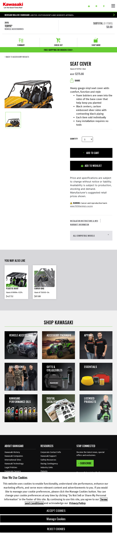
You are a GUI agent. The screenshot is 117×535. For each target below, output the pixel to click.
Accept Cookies (56, 510)
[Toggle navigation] (113, 6)
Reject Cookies (56, 529)
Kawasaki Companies (14, 456)
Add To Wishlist (93, 166)
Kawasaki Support (48, 456)
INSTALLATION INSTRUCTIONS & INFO (84, 220)
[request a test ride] (97, 6)
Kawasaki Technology (14, 463)
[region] (58, 503)
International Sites (13, 460)
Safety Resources (48, 460)
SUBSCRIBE (85, 463)
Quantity (73, 139)
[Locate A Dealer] (105, 6)
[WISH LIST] (90, 6)
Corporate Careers (13, 471)
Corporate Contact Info (51, 452)
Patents (44, 471)
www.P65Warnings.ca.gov (81, 206)
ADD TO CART (92, 153)
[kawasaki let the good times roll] (13, 6)
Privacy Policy (77, 503)
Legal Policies (11, 467)
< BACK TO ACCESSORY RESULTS (17, 57)
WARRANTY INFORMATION (79, 224)
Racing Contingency (49, 463)
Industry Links (47, 467)
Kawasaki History (12, 452)
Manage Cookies (56, 519)
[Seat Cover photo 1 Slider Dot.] (13, 120)
